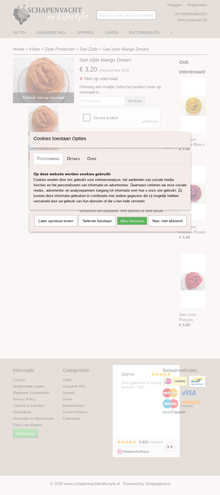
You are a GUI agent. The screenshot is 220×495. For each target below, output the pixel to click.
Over (91, 158)
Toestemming (48, 158)
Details (73, 158)
